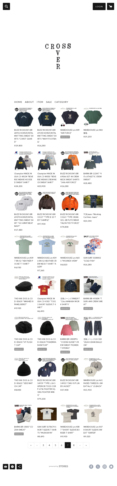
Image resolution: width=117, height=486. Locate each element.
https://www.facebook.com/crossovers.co (91, 467)
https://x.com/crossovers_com (98, 467)
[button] (99, 6)
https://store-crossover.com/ (111, 467)
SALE (49, 102)
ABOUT (29, 102)
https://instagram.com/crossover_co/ (104, 467)
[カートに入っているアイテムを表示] (110, 6)
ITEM (40, 102)
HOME (18, 102)
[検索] (6, 6)
